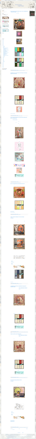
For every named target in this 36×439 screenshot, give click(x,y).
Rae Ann (12, 414)
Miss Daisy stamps (19, 377)
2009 (3, 66)
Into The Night (19, 427)
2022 (3, 41)
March (3, 60)
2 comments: (17, 115)
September (4, 56)
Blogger (22, 432)
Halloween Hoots (15, 427)
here (18, 121)
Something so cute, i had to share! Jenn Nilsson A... (5, 49)
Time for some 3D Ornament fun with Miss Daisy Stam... (6, 50)
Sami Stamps (21, 427)
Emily (11, 261)
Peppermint (21, 377)
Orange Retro (16, 214)
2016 (3, 45)
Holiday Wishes (17, 427)
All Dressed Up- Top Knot (13, 214)
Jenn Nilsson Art (13, 377)
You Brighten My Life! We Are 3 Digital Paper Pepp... (5, 53)
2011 (3, 65)
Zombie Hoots (27, 427)
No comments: (18, 331)
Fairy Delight (12, 70)
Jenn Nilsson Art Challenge (12, 113)
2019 (3, 43)
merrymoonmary (19, 432)
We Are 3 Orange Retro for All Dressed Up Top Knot (17, 183)
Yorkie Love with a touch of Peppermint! (5, 54)
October (3, 47)
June (3, 58)
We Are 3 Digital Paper (23, 70)
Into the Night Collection (12, 420)
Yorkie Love (26, 377)
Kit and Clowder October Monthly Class (16, 70)
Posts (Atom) (13, 429)
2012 (3, 64)
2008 (3, 67)
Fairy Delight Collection (12, 421)
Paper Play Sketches (12, 211)
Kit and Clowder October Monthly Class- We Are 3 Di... (5, 48)
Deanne (12, 411)
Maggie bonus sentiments (16, 377)
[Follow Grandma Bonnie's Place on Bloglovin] (4, 69)
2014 (3, 63)
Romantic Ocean (20, 70)
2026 (3, 39)
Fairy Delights (13, 427)
